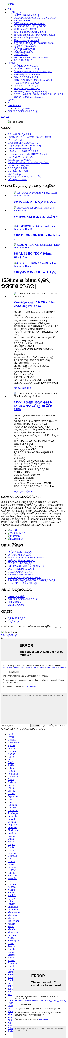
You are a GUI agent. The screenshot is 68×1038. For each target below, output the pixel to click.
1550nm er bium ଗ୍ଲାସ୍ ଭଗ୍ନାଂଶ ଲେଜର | (34, 34)
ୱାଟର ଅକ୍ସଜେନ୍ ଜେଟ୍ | (25, 46)
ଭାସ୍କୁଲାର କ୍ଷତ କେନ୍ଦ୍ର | (27, 88)
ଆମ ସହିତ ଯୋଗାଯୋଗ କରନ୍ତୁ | (23, 111)
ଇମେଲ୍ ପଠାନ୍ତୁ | (9, 635)
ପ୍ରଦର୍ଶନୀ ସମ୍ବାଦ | (17, 618)
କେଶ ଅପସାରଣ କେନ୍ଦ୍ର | (27, 77)
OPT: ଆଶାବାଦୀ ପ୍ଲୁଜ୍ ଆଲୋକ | (29, 23)
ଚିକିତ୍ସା (11, 63)
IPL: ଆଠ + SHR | (23, 20)
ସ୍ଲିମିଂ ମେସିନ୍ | (21, 54)
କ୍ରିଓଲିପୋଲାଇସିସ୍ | (24, 51)
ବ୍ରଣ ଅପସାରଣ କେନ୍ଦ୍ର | (27, 82)
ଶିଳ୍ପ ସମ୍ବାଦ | (15, 621)
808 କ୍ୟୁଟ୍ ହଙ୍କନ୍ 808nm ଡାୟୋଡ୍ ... (36, 272)
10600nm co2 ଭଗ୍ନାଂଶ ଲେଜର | (30, 31)
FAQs (11, 102)
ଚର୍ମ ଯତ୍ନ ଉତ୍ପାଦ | (24, 60)
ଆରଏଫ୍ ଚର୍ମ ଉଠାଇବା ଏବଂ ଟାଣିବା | (31, 57)
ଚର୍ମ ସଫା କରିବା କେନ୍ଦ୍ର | (27, 65)
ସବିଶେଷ (29, 388)
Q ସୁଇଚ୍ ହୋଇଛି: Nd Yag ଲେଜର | (30, 26)
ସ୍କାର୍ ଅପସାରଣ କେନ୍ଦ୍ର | (27, 85)
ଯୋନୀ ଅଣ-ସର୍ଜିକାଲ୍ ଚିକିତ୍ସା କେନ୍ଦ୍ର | (33, 80)
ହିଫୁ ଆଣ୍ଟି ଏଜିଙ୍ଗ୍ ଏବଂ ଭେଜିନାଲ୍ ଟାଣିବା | (35, 43)
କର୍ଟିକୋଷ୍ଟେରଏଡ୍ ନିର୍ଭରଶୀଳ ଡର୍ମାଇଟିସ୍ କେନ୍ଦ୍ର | (38, 94)
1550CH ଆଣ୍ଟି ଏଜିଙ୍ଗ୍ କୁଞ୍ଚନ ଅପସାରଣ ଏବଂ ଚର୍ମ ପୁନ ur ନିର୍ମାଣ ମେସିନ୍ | (33, 406)
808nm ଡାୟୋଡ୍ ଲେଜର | (26, 15)
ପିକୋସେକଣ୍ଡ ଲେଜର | (25, 29)
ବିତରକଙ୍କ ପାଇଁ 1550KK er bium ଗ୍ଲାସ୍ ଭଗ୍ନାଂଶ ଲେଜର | (35, 304)
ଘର (9, 9)
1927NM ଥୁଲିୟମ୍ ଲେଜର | (27, 37)
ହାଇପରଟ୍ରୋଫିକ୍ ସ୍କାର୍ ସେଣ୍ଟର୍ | (31, 91)
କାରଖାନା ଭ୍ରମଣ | (17, 604)
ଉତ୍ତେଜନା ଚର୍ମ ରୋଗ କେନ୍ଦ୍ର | (29, 97)
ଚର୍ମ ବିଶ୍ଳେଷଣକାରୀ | (24, 48)
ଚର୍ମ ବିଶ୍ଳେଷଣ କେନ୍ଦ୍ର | (26, 68)
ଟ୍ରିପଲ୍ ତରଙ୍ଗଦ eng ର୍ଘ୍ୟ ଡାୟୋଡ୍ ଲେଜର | (36, 17)
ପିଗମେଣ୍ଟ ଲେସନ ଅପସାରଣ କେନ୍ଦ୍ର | (33, 71)
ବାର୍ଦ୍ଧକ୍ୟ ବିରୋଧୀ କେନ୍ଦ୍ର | (28, 74)
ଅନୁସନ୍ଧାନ (19, 388)
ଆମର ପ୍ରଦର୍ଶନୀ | (22, 108)
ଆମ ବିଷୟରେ (14, 105)
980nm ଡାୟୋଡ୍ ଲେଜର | (26, 40)
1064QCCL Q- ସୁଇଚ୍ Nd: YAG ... (35, 201)
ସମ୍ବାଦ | (12, 99)
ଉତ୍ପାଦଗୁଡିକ (14, 12)
